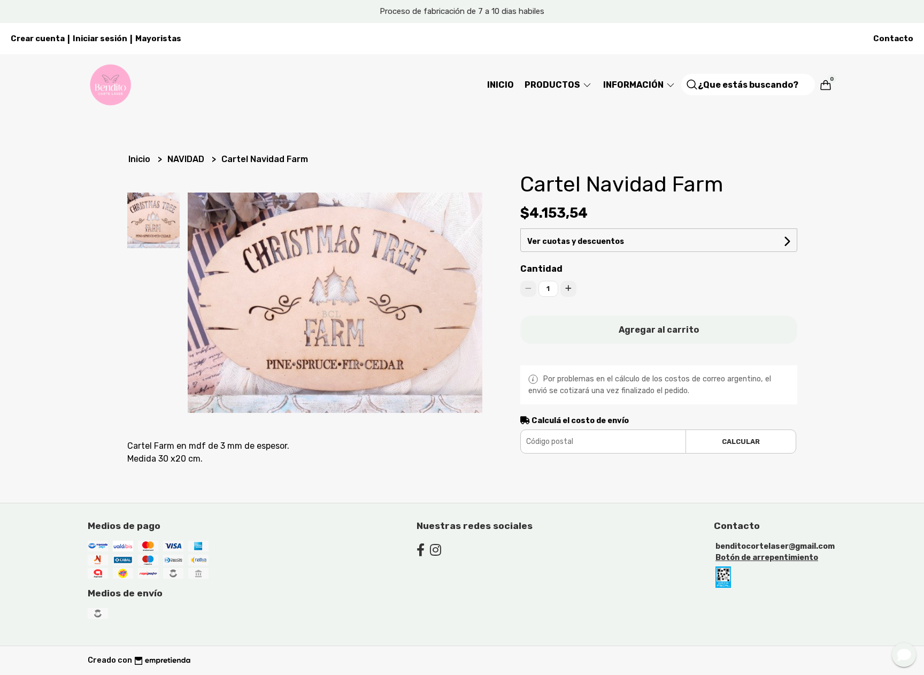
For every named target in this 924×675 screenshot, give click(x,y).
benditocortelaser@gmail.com (775, 546)
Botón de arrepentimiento (766, 557)
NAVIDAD (186, 159)
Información (634, 85)
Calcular (741, 442)
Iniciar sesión (100, 38)
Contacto (893, 38)
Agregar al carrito (659, 330)
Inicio (500, 85)
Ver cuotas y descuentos (575, 241)
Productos (553, 85)
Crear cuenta (38, 38)
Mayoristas (158, 38)
